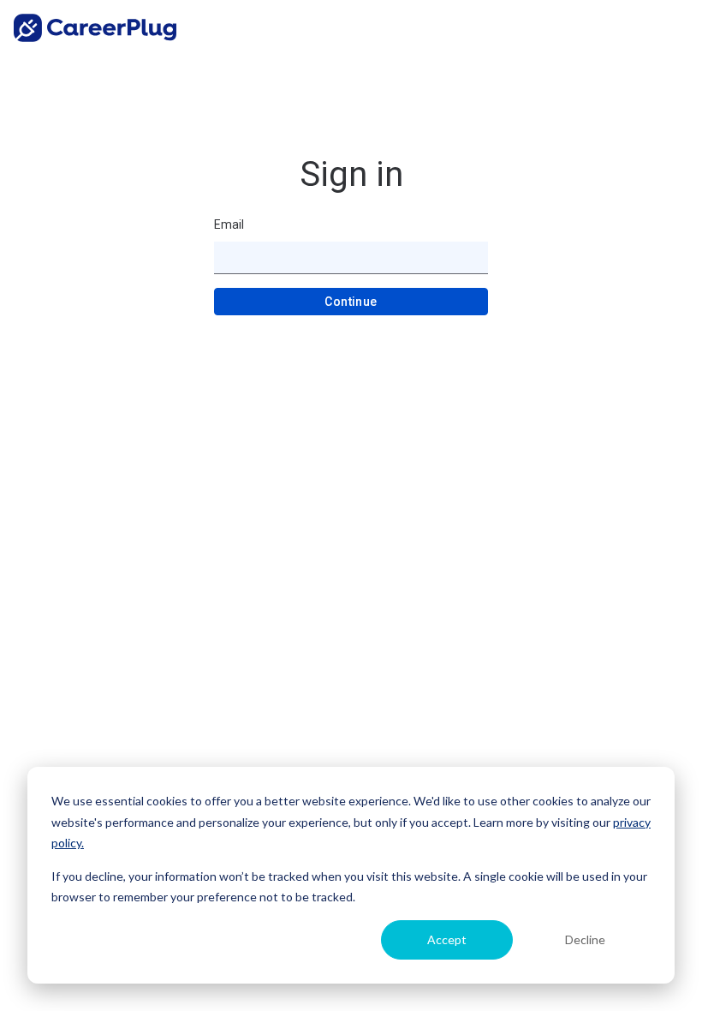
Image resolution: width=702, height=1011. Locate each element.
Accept (447, 939)
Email (229, 224)
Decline (585, 939)
